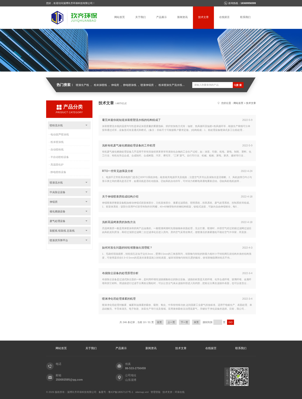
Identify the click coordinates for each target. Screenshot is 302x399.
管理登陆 (155, 392)
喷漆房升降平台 (59, 240)
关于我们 (140, 17)
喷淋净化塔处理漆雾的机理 (119, 298)
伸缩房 (115, 84)
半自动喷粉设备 (60, 157)
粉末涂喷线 (100, 84)
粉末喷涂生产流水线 (170, 84)
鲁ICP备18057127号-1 (120, 392)
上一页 (171, 322)
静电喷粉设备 (58, 172)
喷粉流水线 (56, 125)
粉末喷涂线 (57, 141)
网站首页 (119, 17)
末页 (196, 322)
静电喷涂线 (129, 84)
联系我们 (245, 17)
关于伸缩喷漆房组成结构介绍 (120, 196)
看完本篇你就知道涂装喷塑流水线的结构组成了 (131, 119)
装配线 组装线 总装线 (62, 230)
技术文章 (203, 17)
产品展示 (161, 17)
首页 (159, 322)
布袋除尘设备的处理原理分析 (120, 273)
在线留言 (224, 17)
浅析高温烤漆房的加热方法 (119, 222)
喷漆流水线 (56, 182)
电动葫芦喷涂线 (60, 134)
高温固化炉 (57, 164)
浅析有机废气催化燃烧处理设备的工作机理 (128, 145)
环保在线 (180, 392)
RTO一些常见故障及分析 (117, 171)
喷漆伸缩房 (147, 84)
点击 (86, 125)
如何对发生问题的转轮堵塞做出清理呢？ (127, 247)
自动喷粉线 (57, 149)
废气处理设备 (57, 221)
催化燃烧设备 (57, 211)
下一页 (184, 322)
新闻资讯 (182, 17)
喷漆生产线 (82, 84)
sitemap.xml (142, 392)
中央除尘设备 (57, 192)
